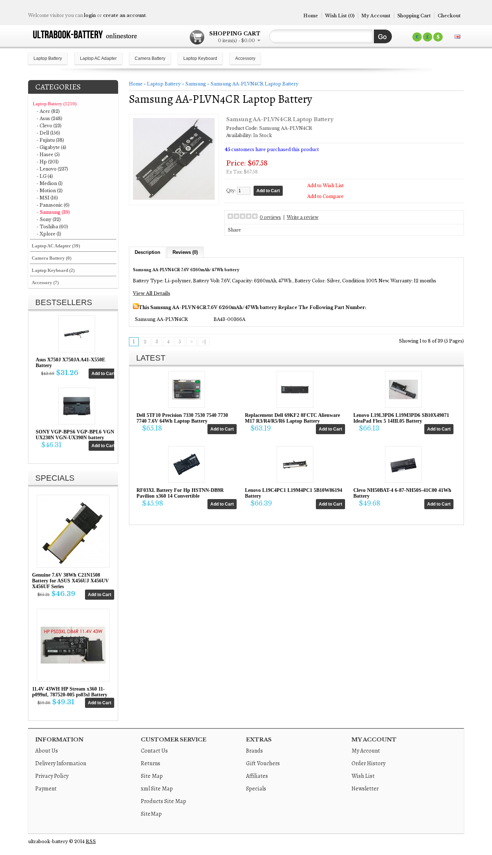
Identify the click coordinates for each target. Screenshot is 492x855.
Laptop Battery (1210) (54, 103)
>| (204, 341)
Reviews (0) (185, 252)
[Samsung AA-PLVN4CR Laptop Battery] (174, 198)
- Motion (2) (49, 190)
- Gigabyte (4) (51, 147)
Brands (254, 751)
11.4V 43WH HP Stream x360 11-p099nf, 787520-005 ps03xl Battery (69, 691)
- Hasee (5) (48, 154)
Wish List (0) (339, 15)
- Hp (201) (47, 161)
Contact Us (154, 751)
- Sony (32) (48, 219)
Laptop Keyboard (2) (53, 270)
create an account (124, 15)
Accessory (245, 58)
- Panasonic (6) (53, 205)
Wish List (363, 776)
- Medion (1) (49, 183)
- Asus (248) (49, 118)
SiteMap (151, 814)
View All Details (151, 293)
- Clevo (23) (49, 125)
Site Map (152, 776)
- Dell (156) (48, 133)
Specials (256, 789)
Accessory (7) (45, 282)
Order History (368, 763)
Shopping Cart (414, 15)
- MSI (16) (47, 197)
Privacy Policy (51, 776)
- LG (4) (44, 176)
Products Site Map (163, 801)
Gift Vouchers (263, 763)
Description (147, 252)
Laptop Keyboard (200, 58)
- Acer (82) (48, 111)
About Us (46, 751)
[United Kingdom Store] (457, 37)
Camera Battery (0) (51, 258)
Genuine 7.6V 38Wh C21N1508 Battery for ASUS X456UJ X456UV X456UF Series (70, 580)
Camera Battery (150, 58)
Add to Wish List (325, 185)
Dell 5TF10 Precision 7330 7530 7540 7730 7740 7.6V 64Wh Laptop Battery (182, 418)
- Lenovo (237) (52, 169)
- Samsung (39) (53, 212)
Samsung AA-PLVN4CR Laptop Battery (254, 84)
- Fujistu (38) (50, 140)
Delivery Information (60, 763)
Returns (150, 763)
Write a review (302, 217)
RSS (91, 841)
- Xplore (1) (48, 234)
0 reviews (270, 217)
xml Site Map (157, 789)
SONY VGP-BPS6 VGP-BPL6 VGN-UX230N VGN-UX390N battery (76, 434)
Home (310, 15)
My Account (375, 15)
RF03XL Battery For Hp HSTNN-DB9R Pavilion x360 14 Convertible (180, 493)
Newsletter (365, 789)
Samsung (195, 84)
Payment (46, 789)
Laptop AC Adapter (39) (56, 245)
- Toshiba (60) (52, 226)
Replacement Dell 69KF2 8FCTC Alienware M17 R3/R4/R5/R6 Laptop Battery (292, 418)
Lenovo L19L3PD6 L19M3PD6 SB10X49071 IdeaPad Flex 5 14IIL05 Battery (401, 418)
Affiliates (257, 776)
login (90, 15)
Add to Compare (325, 196)
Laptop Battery (47, 58)
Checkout (449, 15)
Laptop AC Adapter (98, 58)
